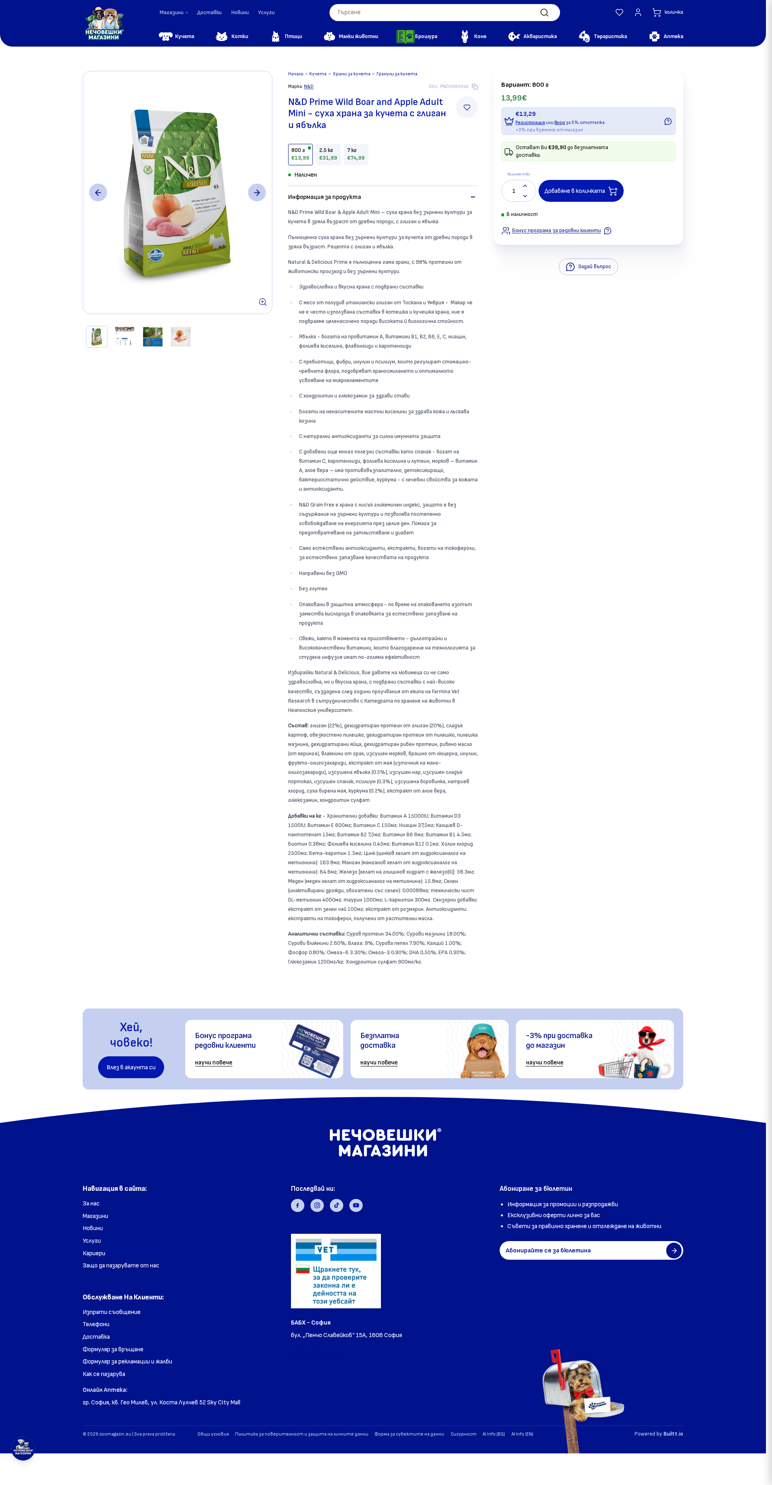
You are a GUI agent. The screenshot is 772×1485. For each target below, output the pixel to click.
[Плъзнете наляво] (98, 192)
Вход (559, 122)
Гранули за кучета (396, 74)
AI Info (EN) (522, 1434)
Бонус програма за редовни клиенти (556, 230)
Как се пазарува (104, 1374)
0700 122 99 (307, 1346)
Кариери (94, 1253)
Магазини (95, 1216)
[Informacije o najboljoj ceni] (608, 231)
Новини (240, 12)
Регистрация (530, 122)
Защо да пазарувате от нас (121, 1265)
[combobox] (444, 12)
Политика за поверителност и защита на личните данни (301, 1434)
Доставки (209, 12)
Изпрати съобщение (112, 1312)
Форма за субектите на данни (409, 1434)
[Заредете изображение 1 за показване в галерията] (97, 337)
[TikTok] (336, 1205)
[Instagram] (317, 1205)
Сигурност (464, 1434)
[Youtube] (356, 1205)
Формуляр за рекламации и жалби (127, 1361)
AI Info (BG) (494, 1434)
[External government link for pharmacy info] (336, 1271)
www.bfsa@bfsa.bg (317, 1357)
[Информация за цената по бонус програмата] (668, 121)
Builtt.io (673, 1434)
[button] (619, 12)
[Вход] (638, 12)
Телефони (96, 1324)
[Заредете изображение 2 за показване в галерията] (125, 337)
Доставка (96, 1337)
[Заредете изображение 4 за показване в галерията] (181, 337)
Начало (296, 74)
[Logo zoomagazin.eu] (104, 23)
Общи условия (213, 1434)
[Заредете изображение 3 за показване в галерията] (153, 337)
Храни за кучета (351, 74)
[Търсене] (544, 12)
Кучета (318, 74)
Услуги (266, 12)
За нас (91, 1203)
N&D (309, 86)
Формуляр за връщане (113, 1349)
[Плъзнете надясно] (257, 192)
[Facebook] (297, 1205)
